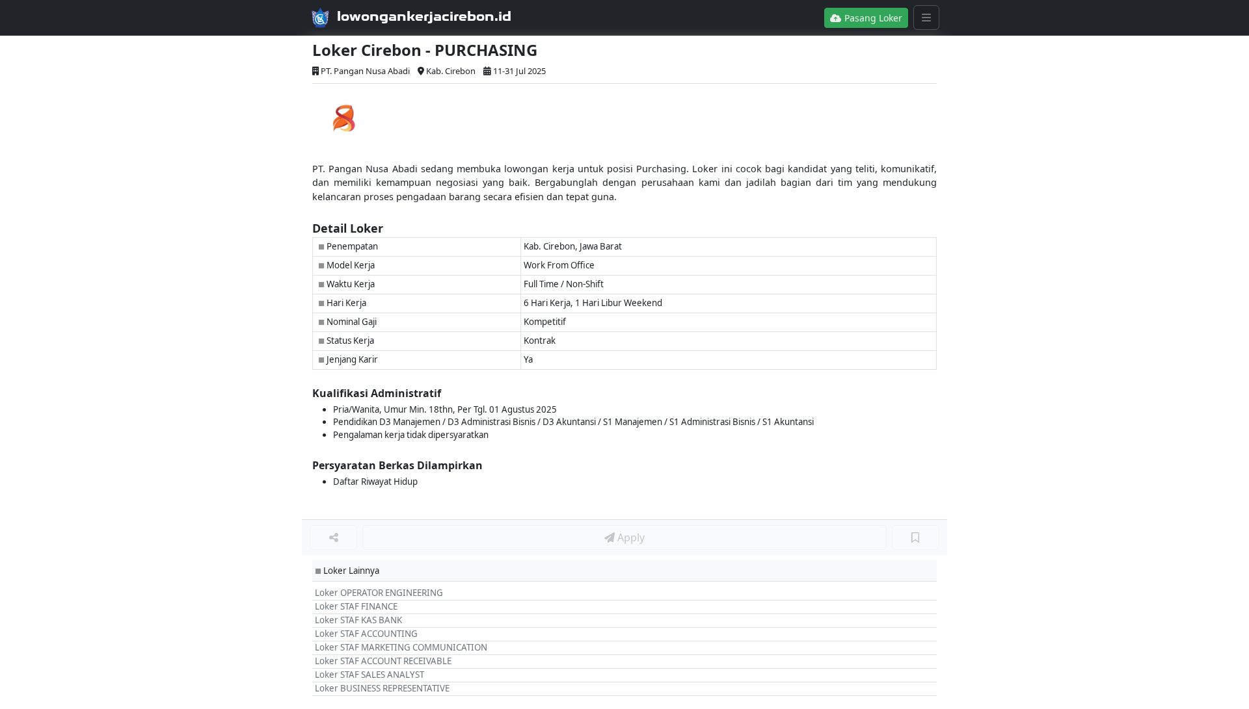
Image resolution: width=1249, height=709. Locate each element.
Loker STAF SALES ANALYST (369, 674)
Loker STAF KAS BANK (358, 620)
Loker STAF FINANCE (356, 606)
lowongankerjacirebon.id (424, 16)
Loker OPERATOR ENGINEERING (379, 593)
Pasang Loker (872, 18)
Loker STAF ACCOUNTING (366, 633)
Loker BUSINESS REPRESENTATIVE (382, 688)
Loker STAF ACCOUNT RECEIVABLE (383, 661)
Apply (630, 537)
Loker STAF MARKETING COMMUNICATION (401, 647)
